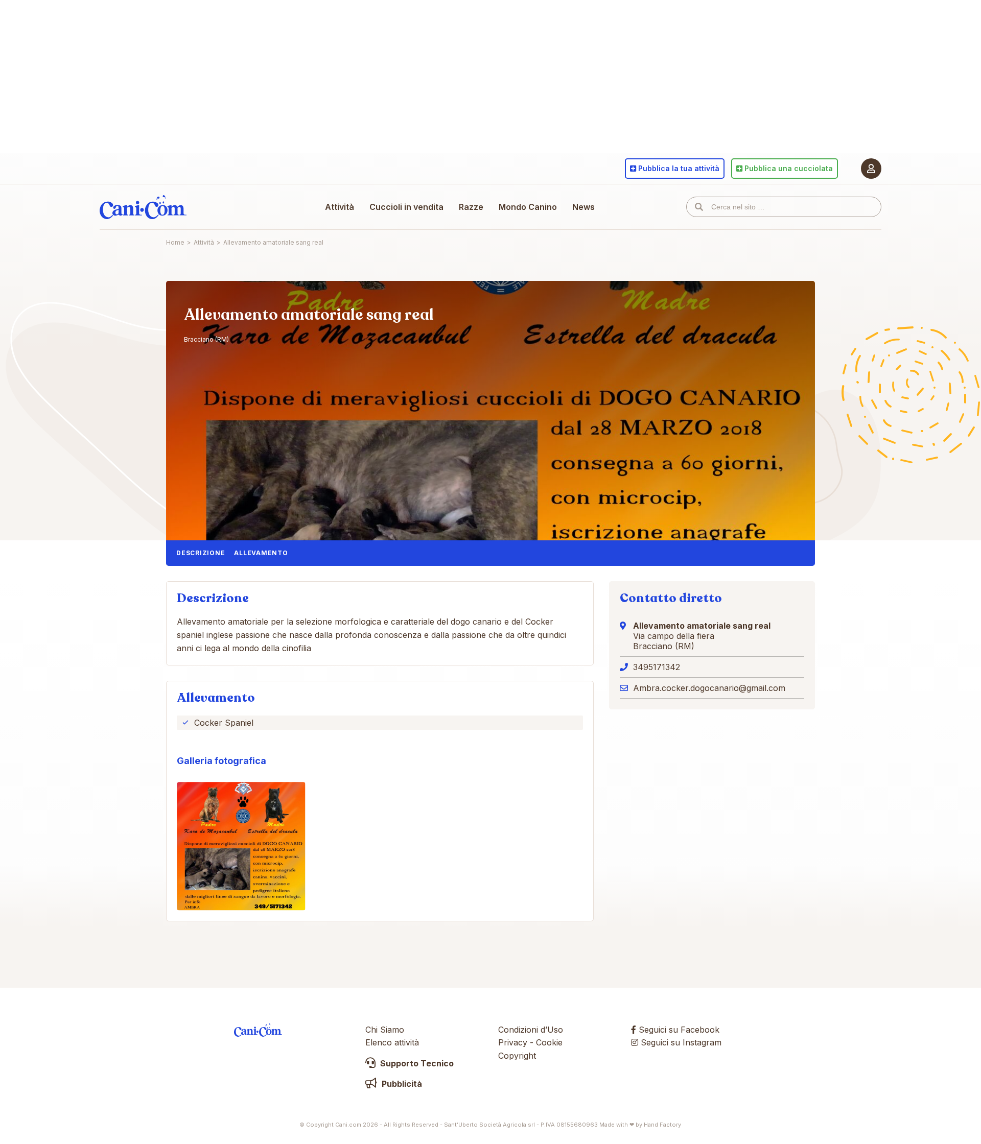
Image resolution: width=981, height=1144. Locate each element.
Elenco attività (392, 1042)
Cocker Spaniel (223, 723)
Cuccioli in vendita (406, 207)
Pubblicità (401, 1084)
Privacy (512, 1042)
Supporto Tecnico (416, 1063)
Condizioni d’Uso (530, 1029)
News (583, 207)
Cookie (549, 1042)
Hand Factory (662, 1124)
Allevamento (261, 553)
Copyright (517, 1056)
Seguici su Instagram (679, 1042)
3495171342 (656, 667)
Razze (471, 207)
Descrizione (200, 553)
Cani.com (143, 207)
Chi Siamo (384, 1029)
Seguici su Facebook (677, 1029)
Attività (339, 207)
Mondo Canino (528, 207)
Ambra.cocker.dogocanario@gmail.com (709, 688)
